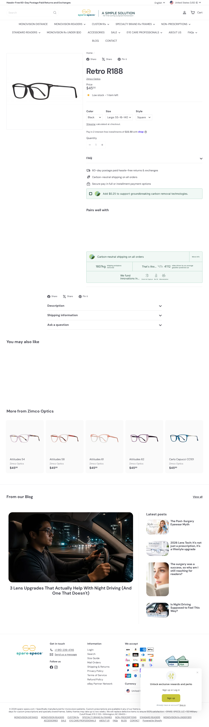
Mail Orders (94, 662)
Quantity (91, 138)
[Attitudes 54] (25, 446)
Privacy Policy (95, 671)
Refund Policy (95, 679)
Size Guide (93, 658)
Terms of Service (97, 675)
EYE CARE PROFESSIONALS (143, 32)
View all (197, 496)
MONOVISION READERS (68, 24)
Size (108, 111)
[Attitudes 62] (144, 446)
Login (90, 649)
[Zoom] (45, 91)
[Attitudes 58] (64, 446)
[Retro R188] (144, 226)
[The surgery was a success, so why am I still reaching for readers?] (157, 579)
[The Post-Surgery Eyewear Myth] (157, 526)
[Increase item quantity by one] (102, 144)
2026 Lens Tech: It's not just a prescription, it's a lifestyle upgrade (185, 546)
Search (91, 654)
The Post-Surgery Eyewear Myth (182, 522)
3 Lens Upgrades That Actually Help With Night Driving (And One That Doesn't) (71, 591)
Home (89, 53)
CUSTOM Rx (99, 24)
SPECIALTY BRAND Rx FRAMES (134, 24)
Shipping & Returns (98, 666)
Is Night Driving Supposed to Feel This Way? (185, 608)
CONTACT (111, 40)
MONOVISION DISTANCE (33, 24)
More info (196, 257)
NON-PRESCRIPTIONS (174, 24)
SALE (114, 32)
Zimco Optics (41, 411)
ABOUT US (175, 32)
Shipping (91, 124)
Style (139, 111)
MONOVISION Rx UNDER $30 (64, 32)
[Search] (55, 12)
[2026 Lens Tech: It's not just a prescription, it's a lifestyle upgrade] (157, 548)
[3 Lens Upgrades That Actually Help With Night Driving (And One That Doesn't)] (70, 547)
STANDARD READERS (25, 32)
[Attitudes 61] (104, 446)
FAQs (191, 32)
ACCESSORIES (96, 32)
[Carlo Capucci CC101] (184, 446)
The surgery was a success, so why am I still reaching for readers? (184, 569)
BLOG (95, 40)
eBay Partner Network (100, 683)
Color (89, 111)
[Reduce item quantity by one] (89, 144)
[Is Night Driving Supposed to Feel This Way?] (157, 610)
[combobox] (33, 12)
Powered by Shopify (152, 720)
